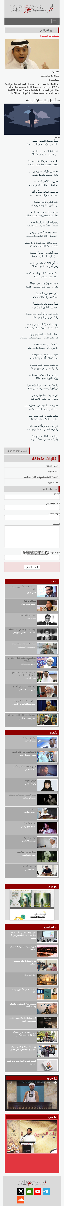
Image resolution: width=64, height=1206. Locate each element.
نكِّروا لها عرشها (30, 600)
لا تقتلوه (32, 809)
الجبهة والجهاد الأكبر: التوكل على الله (22, 715)
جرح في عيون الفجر (28, 837)
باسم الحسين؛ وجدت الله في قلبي (22, 794)
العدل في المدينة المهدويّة (25, 700)
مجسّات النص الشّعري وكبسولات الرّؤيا (23, 588)
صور (51, 1117)
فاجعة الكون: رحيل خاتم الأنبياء (24, 751)
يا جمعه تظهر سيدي (28, 866)
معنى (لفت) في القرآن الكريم (24, 643)
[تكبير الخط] (56, 137)
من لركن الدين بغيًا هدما (26, 851)
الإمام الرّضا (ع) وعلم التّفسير (24, 686)
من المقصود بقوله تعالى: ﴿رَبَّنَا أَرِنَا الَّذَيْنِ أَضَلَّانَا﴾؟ (22, 659)
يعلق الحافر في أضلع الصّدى (24, 766)
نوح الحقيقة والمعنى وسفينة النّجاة (22, 629)
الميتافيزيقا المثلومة (28, 615)
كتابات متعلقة (44, 458)
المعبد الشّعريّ (30, 823)
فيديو (49, 1078)
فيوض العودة (30, 780)
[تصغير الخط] (59, 137)
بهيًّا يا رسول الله (29, 737)
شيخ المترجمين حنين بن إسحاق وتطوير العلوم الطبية (24, 674)
